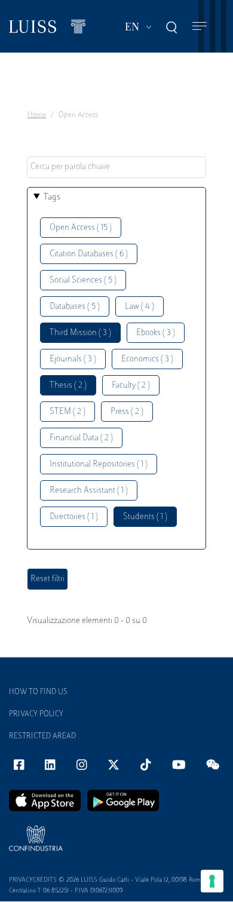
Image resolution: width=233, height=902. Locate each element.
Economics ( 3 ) (147, 359)
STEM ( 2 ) (67, 411)
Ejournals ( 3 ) (73, 359)
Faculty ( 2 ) (131, 385)
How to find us (38, 692)
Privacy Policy (36, 714)
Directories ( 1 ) (74, 517)
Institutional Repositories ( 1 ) (99, 464)
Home (36, 115)
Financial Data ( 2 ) (81, 438)
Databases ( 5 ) (75, 306)
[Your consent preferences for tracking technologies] (212, 881)
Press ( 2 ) (127, 411)
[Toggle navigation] (199, 26)
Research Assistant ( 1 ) (89, 490)
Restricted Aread (42, 736)
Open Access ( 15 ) (81, 227)
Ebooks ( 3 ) (155, 333)
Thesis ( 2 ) (68, 385)
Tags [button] (52, 197)
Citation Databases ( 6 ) (89, 254)
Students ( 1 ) (145, 517)
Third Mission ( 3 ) (80, 333)
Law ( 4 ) (139, 306)
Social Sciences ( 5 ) (83, 280)
